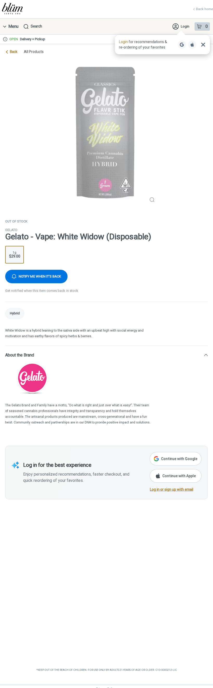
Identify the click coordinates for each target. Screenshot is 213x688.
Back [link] (13, 52)
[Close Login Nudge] (203, 44)
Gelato (11, 229)
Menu (13, 26)
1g (14, 254)
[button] (162, 44)
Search (36, 26)
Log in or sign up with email (171, 489)
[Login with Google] (182, 45)
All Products (34, 52)
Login (185, 26)
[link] (14, 313)
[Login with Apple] (192, 45)
